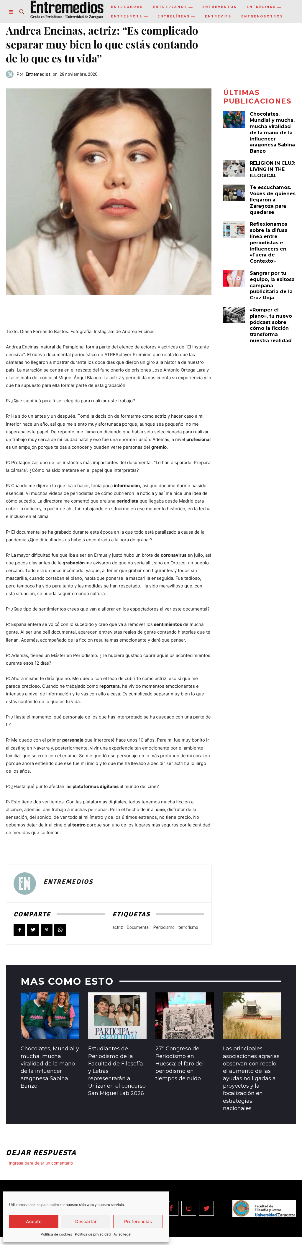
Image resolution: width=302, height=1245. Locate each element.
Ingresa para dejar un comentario (41, 1162)
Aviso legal (122, 1234)
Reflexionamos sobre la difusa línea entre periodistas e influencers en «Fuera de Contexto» (269, 242)
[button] (21, 11)
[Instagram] (188, 1208)
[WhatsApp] (60, 930)
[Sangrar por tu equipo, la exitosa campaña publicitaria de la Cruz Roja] (234, 278)
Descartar (86, 1221)
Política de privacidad (93, 1234)
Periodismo (164, 927)
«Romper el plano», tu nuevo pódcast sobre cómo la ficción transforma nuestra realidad (271, 325)
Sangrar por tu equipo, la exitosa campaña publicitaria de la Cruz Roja (272, 285)
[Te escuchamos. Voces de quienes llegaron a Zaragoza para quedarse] (234, 193)
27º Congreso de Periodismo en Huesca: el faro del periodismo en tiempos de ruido (179, 1063)
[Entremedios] (11, 74)
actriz (117, 927)
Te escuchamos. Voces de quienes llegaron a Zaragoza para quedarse (273, 200)
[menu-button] (11, 12)
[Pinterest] (46, 930)
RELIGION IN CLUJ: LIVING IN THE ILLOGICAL (272, 169)
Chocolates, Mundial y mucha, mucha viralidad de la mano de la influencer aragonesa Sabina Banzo (272, 132)
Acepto (34, 1221)
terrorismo (188, 927)
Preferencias (138, 1221)
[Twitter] (33, 930)
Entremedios (38, 74)
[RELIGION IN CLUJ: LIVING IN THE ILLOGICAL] (234, 168)
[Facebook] (19, 930)
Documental (138, 927)
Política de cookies (56, 1234)
